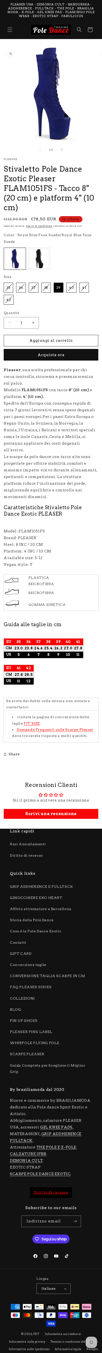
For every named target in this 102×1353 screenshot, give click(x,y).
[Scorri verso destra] (61, 149)
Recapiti (92, 1349)
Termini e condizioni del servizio (74, 1341)
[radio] (15, 259)
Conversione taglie (28, 965)
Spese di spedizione (39, 225)
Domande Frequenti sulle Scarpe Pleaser (55, 730)
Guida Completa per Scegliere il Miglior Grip (47, 1068)
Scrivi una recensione (51, 813)
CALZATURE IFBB (28, 1154)
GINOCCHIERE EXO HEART (36, 898)
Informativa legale (68, 1349)
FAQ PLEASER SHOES (30, 987)
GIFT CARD (20, 954)
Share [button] (14, 754)
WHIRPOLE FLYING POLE (34, 1043)
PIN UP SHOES (23, 1021)
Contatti (18, 942)
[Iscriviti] (75, 1221)
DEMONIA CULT (26, 1160)
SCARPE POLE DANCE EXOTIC (40, 1174)
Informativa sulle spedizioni (29, 1349)
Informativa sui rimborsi (63, 1334)
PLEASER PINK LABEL (31, 1032)
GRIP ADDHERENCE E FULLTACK (41, 887)
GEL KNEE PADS (56, 1127)
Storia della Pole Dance (32, 920)
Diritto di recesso (26, 855)
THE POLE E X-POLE (56, 1147)
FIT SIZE (32, 723)
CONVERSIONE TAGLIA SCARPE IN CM (47, 976)
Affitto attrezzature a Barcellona (41, 909)
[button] (9, 29)
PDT (36, 1334)
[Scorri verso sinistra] (40, 149)
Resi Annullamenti (28, 844)
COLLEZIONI (22, 998)
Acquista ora (51, 355)
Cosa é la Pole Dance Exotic (35, 931)
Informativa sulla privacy (27, 1341)
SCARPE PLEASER (27, 1054)
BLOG (15, 1009)
